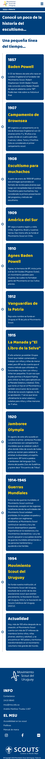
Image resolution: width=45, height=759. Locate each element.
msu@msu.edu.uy (11, 704)
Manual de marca (11, 729)
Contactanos (9, 696)
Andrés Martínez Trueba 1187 (17, 708)
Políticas (7, 725)
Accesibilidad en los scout (15, 721)
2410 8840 (8, 700)
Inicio (5, 9)
